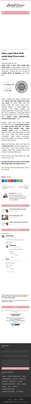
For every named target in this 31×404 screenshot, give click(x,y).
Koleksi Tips (12, 381)
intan (7, 259)
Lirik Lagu (19, 381)
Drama (23, 376)
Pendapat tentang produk (8, 384)
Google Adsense (6, 378)
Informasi (15, 378)
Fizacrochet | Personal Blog (20, 401)
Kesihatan (4, 381)
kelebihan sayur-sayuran (8, 391)
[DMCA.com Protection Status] (15, 325)
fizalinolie (4, 59)
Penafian (21, 399)
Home (3, 49)
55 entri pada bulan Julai (16, 215)
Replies (9, 244)
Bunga (3, 376)
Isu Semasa (22, 378)
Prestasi (8, 49)
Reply (7, 242)
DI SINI (12, 158)
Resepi (4, 386)
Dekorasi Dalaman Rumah (13, 376)
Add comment (11, 271)
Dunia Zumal (9, 236)
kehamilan (14, 386)
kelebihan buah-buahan (8, 389)
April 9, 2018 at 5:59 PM (11, 237)
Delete (11, 242)
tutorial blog (20, 391)
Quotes (24, 384)
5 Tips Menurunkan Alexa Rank (17, 209)
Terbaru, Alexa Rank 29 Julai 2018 (18, 222)
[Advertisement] (15, 31)
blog (9, 386)
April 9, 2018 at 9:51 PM (15, 247)
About (15, 399)
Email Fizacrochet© (15, 323)
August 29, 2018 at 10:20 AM (12, 260)
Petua (18, 384)
